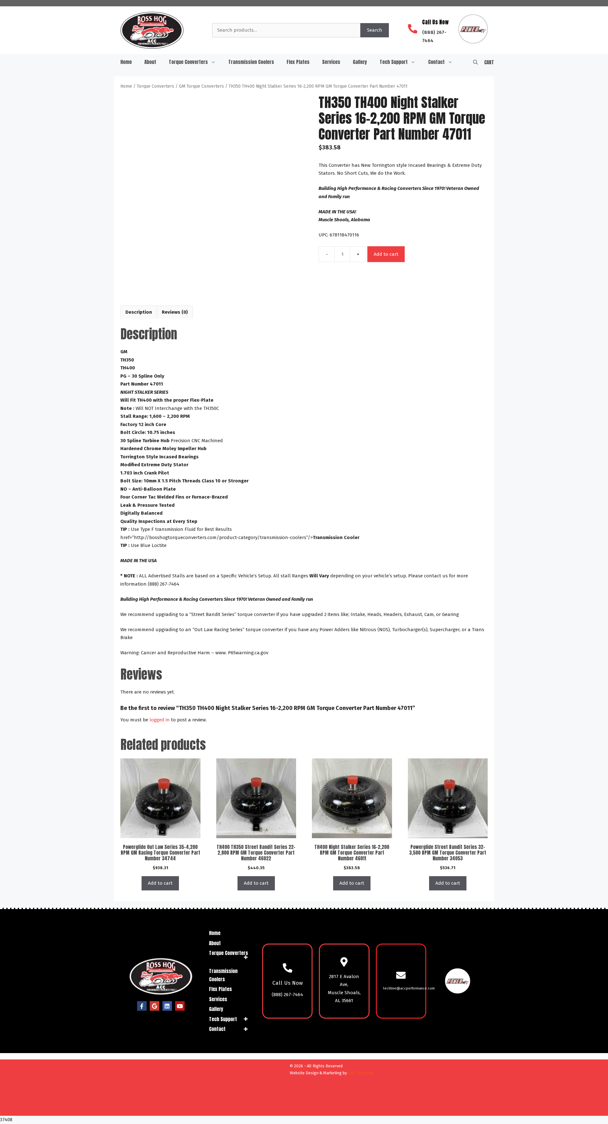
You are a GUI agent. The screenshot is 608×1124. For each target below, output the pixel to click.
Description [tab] (138, 312)
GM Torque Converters (201, 86)
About (150, 62)
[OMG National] (251, 1108)
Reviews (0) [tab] (175, 312)
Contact (436, 62)
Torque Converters (188, 62)
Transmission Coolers (251, 62)
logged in (159, 720)
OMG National (360, 1073)
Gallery (360, 62)
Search (374, 30)
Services (331, 62)
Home (126, 62)
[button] (475, 62)
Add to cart (386, 254)
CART (489, 62)
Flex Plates (298, 62)
